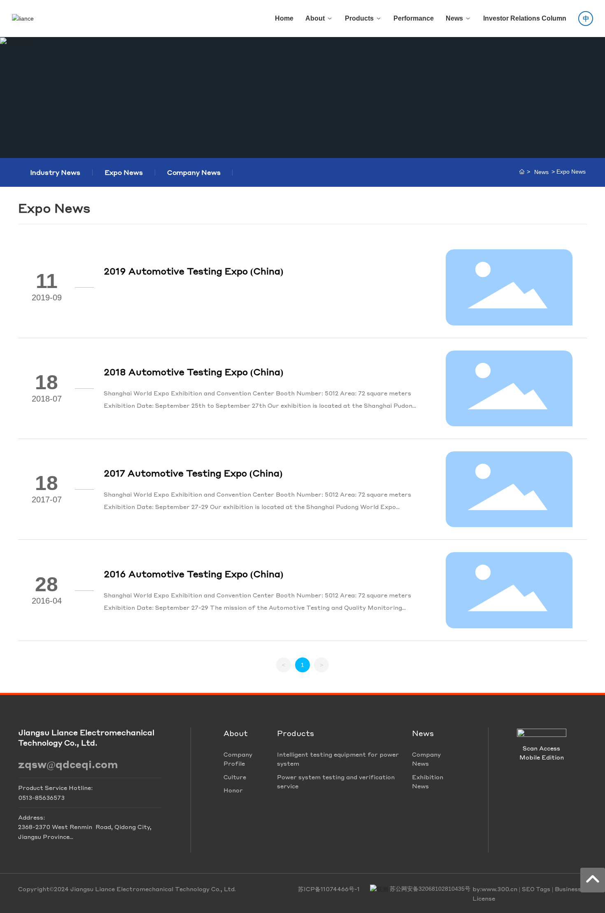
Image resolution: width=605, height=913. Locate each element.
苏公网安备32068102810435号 (430, 888)
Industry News (55, 172)
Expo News (124, 172)
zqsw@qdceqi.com (68, 764)
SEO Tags (536, 888)
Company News (194, 172)
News (541, 172)
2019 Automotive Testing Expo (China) (193, 270)
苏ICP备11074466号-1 (329, 888)
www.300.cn (499, 888)
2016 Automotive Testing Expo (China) (193, 573)
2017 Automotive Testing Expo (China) (193, 473)
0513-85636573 (41, 797)
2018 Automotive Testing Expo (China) (193, 371)
